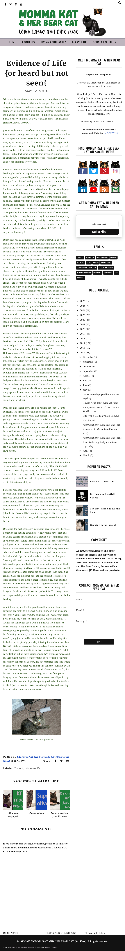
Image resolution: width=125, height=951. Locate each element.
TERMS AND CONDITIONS (60, 932)
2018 (82, 338)
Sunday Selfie (106, 263)
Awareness (97, 273)
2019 (82, 333)
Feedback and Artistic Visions (103, 495)
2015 (82, 352)
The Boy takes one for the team (105, 510)
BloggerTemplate (51, 947)
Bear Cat (113, 258)
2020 (82, 329)
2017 (82, 343)
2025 (82, 305)
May (85, 389)
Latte (89, 263)
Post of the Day (102, 258)
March (86, 455)
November (88, 361)
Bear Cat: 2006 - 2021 (103, 481)
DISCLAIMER (11, 932)
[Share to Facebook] (55, 761)
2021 (82, 324)
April (85, 450)
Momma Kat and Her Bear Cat (22, 947)
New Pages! (89, 420)
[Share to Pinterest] (67, 761)
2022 (82, 319)
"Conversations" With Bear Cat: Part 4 (102, 424)
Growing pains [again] (103, 525)
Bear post (80, 278)
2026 (82, 301)
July (85, 380)
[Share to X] (61, 761)
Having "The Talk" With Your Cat (100, 402)
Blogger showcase (84, 273)
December (88, 357)
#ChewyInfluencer (106, 268)
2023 (82, 315)
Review (96, 263)
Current (18, 768)
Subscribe (99, 232)
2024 (82, 310)
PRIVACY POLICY (95, 932)
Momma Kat (33, 768)
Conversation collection (86, 268)
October (87, 366)
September (88, 371)
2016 (82, 347)
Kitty (116, 273)
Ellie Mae (80, 263)
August (86, 375)
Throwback (108, 273)
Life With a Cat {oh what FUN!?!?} (101, 415)
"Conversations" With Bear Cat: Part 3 (102, 437)
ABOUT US (111, 133)
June (85, 385)
